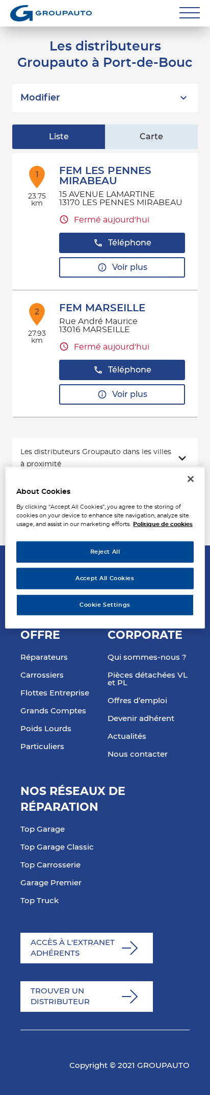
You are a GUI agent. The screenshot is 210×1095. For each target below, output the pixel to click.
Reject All (105, 552)
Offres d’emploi (137, 701)
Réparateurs (44, 657)
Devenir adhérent (141, 719)
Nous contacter (138, 754)
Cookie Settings (105, 604)
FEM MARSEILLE (102, 308)
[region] (104, 548)
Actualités (127, 736)
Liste (59, 137)
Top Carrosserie (50, 865)
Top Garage (42, 829)
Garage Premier (51, 883)
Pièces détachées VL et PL (148, 679)
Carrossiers (42, 675)
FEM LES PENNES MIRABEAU (105, 176)
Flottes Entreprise (54, 693)
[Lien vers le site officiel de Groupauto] (51, 13)
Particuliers (42, 747)
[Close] (190, 479)
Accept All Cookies (104, 578)
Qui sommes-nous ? (147, 657)
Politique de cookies (163, 524)
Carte (151, 137)
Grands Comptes (53, 711)
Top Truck (39, 901)
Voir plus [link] (129, 267)
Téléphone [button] (129, 243)
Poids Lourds (45, 729)
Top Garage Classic (57, 847)
